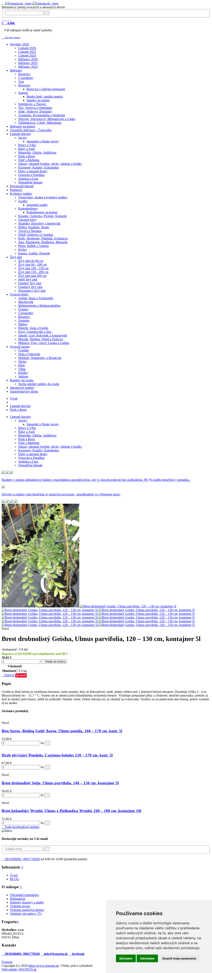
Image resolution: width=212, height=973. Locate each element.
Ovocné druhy (19, 294)
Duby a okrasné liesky (32, 171)
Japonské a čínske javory (42, 141)
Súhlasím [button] (125, 958)
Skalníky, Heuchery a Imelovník (39, 223)
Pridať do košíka (55, 661)
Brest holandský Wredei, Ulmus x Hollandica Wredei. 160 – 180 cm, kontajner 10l (71, 811)
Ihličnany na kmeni (22, 126)
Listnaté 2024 (27, 55)
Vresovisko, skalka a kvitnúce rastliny (42, 197)
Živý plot (16, 257)
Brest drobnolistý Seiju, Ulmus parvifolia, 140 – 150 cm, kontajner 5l (60, 783)
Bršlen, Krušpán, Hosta (33, 227)
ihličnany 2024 (28, 66)
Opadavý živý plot (30, 287)
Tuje (21, 81)
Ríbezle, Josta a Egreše (33, 328)
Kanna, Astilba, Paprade (34, 253)
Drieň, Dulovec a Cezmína (35, 234)
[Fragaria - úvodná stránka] (31, 3)
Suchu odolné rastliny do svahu (38, 384)
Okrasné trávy (27, 219)
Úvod (13, 398)
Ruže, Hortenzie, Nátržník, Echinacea (43, 238)
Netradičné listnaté (30, 182)
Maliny (23, 324)
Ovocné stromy (20, 346)
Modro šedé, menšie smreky (44, 96)
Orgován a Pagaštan (31, 175)
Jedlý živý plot (27, 279)
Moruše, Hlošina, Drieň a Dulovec (40, 339)
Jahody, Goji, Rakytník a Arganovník (42, 335)
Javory (22, 137)
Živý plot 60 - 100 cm (32, 264)
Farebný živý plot (29, 283)
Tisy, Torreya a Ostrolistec (35, 107)
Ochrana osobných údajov (27, 910)
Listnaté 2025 (27, 52)
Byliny (22, 249)
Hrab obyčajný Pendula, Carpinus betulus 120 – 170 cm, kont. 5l (57, 755)
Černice (23, 309)
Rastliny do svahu (21, 380)
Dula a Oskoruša (29, 354)
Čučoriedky (26, 313)
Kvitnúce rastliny (21, 193)
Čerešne (23, 350)
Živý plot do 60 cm (30, 261)
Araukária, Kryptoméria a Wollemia (41, 115)
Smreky (23, 93)
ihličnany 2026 (28, 59)
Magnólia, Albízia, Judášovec (37, 152)
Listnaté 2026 (27, 48)
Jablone (23, 376)
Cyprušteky (25, 78)
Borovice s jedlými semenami (45, 89)
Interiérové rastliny (22, 387)
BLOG (14, 879)
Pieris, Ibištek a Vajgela (33, 246)
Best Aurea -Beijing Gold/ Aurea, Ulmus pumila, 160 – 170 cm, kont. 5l (62, 731)
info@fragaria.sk (55, 954)
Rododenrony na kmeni (41, 212)
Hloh (21, 365)
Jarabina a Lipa (28, 178)
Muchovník (25, 302)
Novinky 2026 (19, 44)
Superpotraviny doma (24, 391)
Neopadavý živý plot (32, 290)
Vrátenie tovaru (20, 906)
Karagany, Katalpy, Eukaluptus (38, 167)
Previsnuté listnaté (22, 186)
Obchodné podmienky (24, 895)
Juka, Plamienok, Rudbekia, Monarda (42, 242)
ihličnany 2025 (28, 63)
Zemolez (24, 320)
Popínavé (16, 190)
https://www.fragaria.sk (43, 965)
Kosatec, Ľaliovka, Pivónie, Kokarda (42, 216)
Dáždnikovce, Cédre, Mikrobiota (39, 122)
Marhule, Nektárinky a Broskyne (39, 358)
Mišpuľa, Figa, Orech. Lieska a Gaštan (43, 343)
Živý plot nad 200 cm (32, 275)
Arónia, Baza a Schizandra (35, 298)
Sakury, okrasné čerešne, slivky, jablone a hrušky (50, 163)
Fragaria (7, 962)
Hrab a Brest (26, 156)
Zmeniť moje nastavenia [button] (179, 958)
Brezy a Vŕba (27, 145)
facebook (77, 954)
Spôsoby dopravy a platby (27, 902)
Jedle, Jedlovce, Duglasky (35, 111)
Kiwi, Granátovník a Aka (34, 331)
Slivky (22, 361)
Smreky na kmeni (37, 100)
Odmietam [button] (147, 958)
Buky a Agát (26, 149)
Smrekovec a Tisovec (32, 104)
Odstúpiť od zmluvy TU (26, 913)
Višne (22, 369)
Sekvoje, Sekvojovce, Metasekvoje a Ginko (46, 119)
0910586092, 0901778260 (22, 859)
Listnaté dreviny (20, 134)
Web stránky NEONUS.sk (19, 969)
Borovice (24, 85)
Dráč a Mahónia (28, 160)
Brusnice (24, 317)
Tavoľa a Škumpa (30, 231)
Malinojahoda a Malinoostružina (39, 305)
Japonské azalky (37, 205)
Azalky (23, 201)
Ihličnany (16, 70)
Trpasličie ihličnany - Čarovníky (31, 130)
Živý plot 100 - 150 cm (33, 268)
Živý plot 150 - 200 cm (33, 272)
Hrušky (23, 373)
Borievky (24, 74)
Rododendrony (28, 208)
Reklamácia (17, 898)
